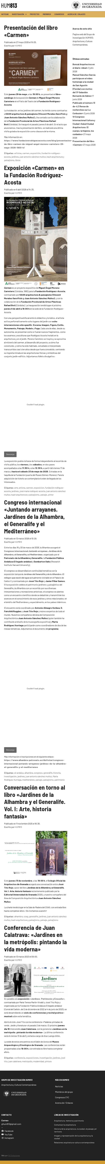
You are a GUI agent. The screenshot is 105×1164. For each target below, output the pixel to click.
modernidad (38, 1061)
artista (22, 487)
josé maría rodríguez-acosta (32, 491)
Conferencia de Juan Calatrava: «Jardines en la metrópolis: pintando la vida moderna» (35, 938)
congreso (38, 772)
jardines (15, 156)
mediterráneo (28, 779)
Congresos (59, 14)
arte (16, 487)
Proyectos (34, 14)
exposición (35, 153)
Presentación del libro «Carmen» (31, 31)
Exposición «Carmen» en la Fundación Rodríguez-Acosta (34, 175)
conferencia (19, 1057)
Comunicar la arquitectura (65, 1125)
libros (17, 160)
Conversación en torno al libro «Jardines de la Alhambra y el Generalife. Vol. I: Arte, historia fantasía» (34, 802)
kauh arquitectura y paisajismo (25, 494)
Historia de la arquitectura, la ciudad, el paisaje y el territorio (75, 1130)
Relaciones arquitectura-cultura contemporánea (74, 1142)
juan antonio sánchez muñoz (33, 156)
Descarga (10, 454)
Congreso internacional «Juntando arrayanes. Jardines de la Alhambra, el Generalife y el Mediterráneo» (34, 517)
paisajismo (48, 779)
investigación (10, 776)
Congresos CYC (62, 1097)
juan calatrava (14, 1061)
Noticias (5, 14)
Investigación (18, 14)
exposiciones (32, 1057)
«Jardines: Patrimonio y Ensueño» (47, 998)
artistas (18, 153)
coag (26, 916)
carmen (26, 153)
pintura (48, 1061)
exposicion (39, 487)
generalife (47, 772)
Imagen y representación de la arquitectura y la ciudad (73, 1137)
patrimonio (59, 779)
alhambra (29, 772)
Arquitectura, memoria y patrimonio (69, 1120)
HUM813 (18, 45)
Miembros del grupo (64, 1092)
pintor (51, 494)
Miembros (47, 14)
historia (56, 772)
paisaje (43, 494)
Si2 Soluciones (14, 1155)
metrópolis (27, 1061)
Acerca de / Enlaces (76, 14)
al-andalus (19, 772)
